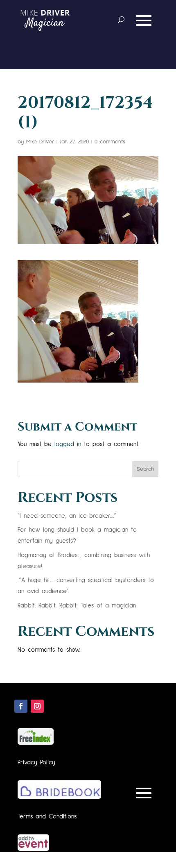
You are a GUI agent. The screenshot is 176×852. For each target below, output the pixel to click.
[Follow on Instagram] (37, 706)
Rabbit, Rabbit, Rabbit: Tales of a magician (77, 606)
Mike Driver (40, 142)
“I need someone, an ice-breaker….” (67, 516)
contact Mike (124, 49)
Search (145, 469)
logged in (67, 444)
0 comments (110, 142)
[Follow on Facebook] (20, 706)
